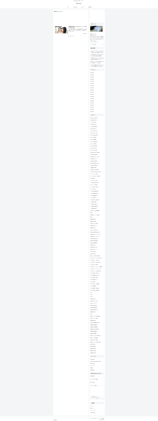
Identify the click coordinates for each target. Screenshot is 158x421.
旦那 (91, 314)
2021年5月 (92, 85)
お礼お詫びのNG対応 (93, 154)
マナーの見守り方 (93, 189)
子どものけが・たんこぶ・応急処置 (96, 266)
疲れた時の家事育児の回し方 (95, 322)
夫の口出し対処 (93, 251)
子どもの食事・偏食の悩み (94, 290)
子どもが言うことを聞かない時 (95, 262)
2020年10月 (92, 100)
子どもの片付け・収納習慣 (94, 283)
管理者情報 (102, 418)
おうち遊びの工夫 (93, 124)
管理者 (91, 367)
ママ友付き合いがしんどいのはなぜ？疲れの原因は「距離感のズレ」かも (97, 59)
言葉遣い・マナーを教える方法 (95, 342)
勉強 (91, 217)
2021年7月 (92, 81)
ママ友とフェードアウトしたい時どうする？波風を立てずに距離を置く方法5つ (97, 52)
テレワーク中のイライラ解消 (95, 176)
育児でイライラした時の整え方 (95, 335)
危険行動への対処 (93, 221)
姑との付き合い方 (93, 253)
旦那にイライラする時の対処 (95, 316)
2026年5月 (92, 72)
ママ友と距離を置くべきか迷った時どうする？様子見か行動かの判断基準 (97, 55)
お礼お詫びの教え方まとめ (94, 163)
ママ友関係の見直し (93, 208)
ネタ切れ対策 (92, 178)
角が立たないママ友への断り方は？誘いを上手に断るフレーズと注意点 (97, 62)
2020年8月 (92, 105)
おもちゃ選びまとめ (93, 148)
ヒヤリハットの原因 (93, 184)
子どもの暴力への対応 (94, 277)
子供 (91, 292)
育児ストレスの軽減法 (94, 337)
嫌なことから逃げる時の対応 (95, 255)
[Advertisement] (70, 18)
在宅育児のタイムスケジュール (95, 234)
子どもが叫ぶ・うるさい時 (94, 260)
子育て (91, 294)
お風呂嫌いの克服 (93, 167)
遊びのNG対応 (92, 344)
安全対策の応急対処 (93, 307)
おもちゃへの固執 (93, 143)
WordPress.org (92, 412)
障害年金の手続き (93, 350)
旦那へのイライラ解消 (94, 318)
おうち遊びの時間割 (93, 126)
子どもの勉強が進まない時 (94, 275)
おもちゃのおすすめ (93, 130)
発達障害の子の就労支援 (94, 329)
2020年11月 (92, 98)
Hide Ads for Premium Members (95, 361)
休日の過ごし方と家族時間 (94, 210)
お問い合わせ (92, 363)
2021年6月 (92, 83)
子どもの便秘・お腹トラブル (95, 273)
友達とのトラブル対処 (94, 223)
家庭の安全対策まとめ (94, 309)
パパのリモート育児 (93, 180)
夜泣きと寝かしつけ (93, 249)
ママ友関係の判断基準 (94, 206)
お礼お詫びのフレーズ (94, 158)
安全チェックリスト (93, 303)
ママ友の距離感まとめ (94, 195)
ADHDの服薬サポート (94, 120)
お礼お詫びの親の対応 (94, 165)
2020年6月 (92, 109)
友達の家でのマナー (93, 225)
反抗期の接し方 (93, 227)
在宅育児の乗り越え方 (94, 238)
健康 (91, 212)
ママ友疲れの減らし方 (94, 204)
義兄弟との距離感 (93, 333)
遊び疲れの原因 (93, 346)
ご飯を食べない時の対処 (94, 169)
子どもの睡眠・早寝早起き (94, 288)
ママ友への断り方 (93, 197)
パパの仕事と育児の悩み (94, 182)
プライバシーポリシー (94, 41)
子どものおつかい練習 (94, 264)
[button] (103, 44)
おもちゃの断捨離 (93, 139)
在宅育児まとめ (93, 245)
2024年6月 (92, 79)
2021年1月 (92, 94)
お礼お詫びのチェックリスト (95, 156)
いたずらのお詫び (93, 122)
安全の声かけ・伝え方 (94, 301)
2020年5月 (92, 111)
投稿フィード (92, 408)
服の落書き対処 (93, 320)
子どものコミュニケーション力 (95, 268)
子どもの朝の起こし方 (94, 279)
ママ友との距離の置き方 (94, 191)
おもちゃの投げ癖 (93, 137)
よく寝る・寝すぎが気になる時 (95, 171)
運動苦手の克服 (93, 348)
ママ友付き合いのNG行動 (94, 199)
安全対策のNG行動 (93, 305)
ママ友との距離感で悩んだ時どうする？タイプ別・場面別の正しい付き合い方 (97, 66)
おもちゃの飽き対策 (93, 141)
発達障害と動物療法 (93, 324)
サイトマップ (92, 365)
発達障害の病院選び (93, 331)
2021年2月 (92, 92)
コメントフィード (93, 410)
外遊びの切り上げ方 (93, 247)
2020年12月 (92, 96)
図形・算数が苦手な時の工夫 (95, 232)
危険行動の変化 (93, 219)
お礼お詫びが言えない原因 (94, 152)
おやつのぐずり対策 (93, 150)
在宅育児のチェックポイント (95, 236)
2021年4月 (92, 87)
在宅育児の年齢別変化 (94, 240)
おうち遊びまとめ (93, 128)
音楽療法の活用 (93, 352)
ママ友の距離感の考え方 (94, 193)
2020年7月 (92, 107)
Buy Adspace (92, 359)
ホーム (91, 418)
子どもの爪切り (93, 281)
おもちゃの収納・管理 (94, 135)
